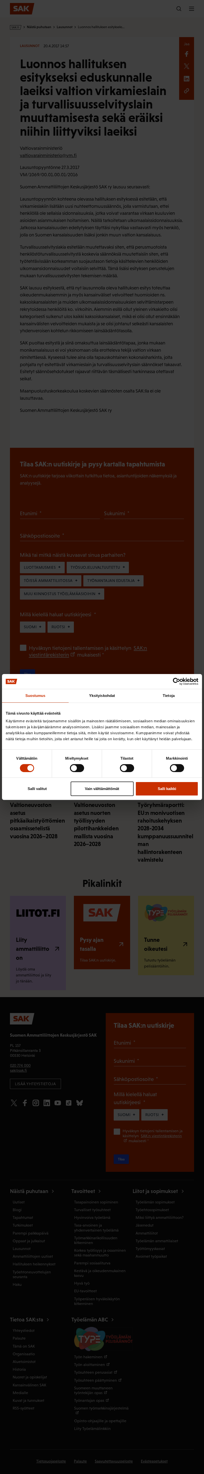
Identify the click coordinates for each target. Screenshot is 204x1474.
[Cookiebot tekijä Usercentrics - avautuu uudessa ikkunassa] (176, 681)
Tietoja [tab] (169, 695)
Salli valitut (37, 789)
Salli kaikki (167, 789)
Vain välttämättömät (102, 789)
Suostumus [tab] (35, 695)
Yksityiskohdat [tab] (102, 695)
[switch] (77, 768)
